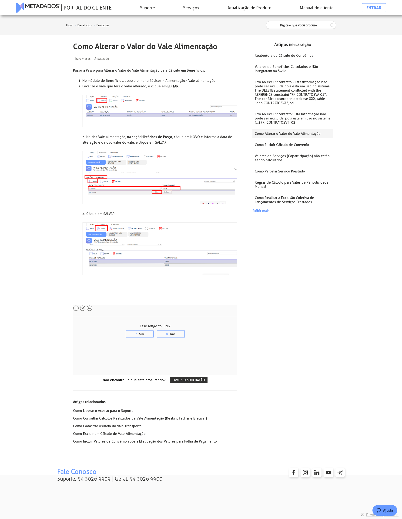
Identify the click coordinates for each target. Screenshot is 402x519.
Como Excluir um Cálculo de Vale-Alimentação (109, 434)
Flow (69, 25)
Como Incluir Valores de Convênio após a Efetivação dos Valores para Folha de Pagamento (145, 441)
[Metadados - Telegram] (340, 472)
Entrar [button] (374, 7)
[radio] (140, 334)
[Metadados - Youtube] (328, 472)
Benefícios (84, 25)
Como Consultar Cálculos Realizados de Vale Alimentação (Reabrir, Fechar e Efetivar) (140, 418)
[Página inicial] (38, 7)
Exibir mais (260, 211)
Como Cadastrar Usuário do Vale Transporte (107, 426)
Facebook (76, 308)
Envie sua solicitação (189, 380)
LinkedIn (89, 308)
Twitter (83, 308)
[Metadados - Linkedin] (317, 472)
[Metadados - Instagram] (305, 472)
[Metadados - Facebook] (293, 472)
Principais (103, 25)
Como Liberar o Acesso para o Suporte (103, 411)
